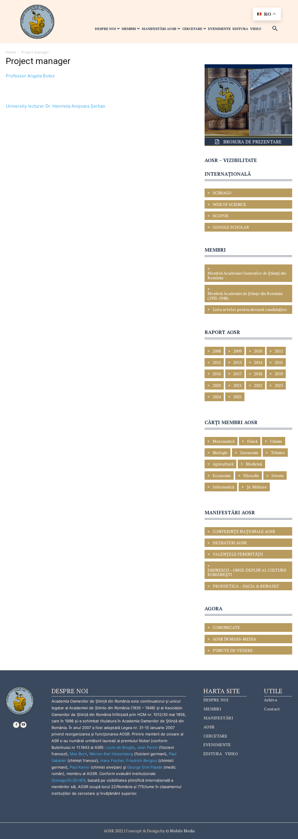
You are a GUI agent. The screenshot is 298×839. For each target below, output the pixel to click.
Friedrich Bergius (141, 760)
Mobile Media (182, 830)
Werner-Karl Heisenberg (111, 753)
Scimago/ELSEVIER (68, 780)
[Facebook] (16, 725)
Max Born (78, 753)
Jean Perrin (148, 747)
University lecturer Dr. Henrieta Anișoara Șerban (55, 106)
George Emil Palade (144, 767)
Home (11, 52)
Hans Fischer (112, 760)
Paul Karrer (80, 767)
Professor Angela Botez (30, 76)
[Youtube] (23, 725)
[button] (275, 29)
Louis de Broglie (120, 747)
